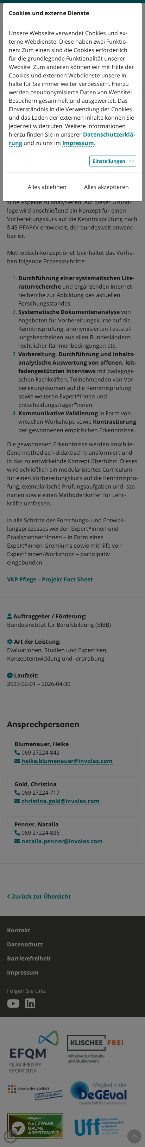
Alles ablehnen (47, 187)
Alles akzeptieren (106, 187)
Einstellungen (109, 161)
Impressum (78, 143)
